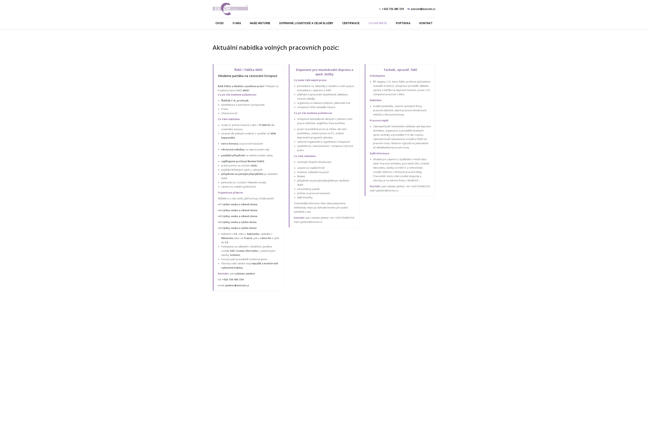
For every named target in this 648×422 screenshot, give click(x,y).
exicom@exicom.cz (423, 9)
